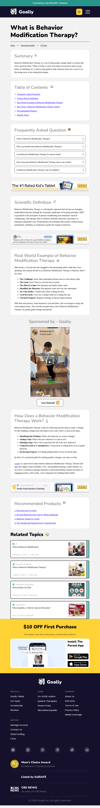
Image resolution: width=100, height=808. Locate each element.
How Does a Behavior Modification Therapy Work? (38, 107)
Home (12, 45)
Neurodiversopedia (28, 45)
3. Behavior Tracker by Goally (27, 519)
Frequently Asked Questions (28, 94)
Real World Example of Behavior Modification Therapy (40, 102)
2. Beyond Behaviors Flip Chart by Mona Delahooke (36, 515)
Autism (51, 696)
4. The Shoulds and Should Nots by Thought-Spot (35, 523)
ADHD (45, 696)
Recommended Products (27, 111)
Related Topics (23, 115)
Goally (26, 12)
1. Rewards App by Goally (25, 510)
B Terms (44, 45)
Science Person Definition (27, 98)
